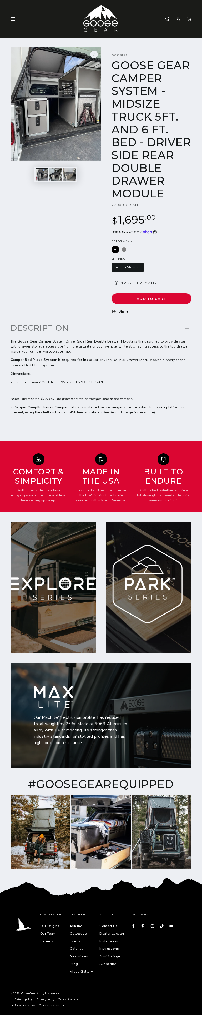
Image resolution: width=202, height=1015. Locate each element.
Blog (74, 964)
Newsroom (79, 956)
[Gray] (124, 250)
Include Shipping (128, 267)
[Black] (115, 250)
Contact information (52, 1005)
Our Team (48, 933)
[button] (167, 18)
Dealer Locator (111, 933)
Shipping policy (25, 1005)
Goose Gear (119, 55)
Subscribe (107, 964)
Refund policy (23, 999)
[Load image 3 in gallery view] (69, 174)
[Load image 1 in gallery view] (42, 174)
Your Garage (109, 956)
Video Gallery (81, 971)
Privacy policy (45, 999)
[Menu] (12, 18)
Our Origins (49, 926)
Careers (46, 941)
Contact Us (108, 926)
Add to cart (151, 299)
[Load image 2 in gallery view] (55, 174)
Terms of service (69, 999)
